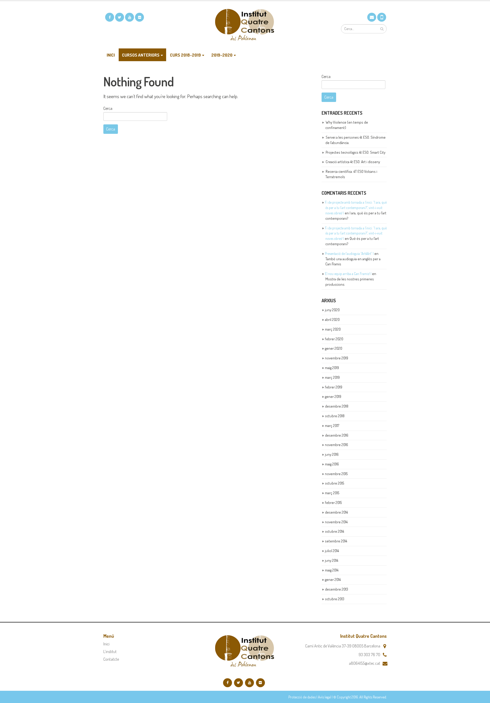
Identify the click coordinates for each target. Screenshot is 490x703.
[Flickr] (139, 17)
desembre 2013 (336, 589)
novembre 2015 (336, 473)
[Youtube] (129, 17)
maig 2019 (332, 367)
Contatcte (111, 659)
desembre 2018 (336, 406)
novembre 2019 (336, 358)
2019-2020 (221, 55)
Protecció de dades (302, 697)
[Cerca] (382, 28)
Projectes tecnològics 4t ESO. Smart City (355, 152)
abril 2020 (332, 319)
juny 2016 (332, 454)
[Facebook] (109, 17)
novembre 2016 (336, 444)
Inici (111, 55)
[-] (245, 24)
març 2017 (332, 425)
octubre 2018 (335, 415)
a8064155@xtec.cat (364, 663)
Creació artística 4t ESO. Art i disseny (353, 161)
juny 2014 (331, 560)
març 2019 (332, 377)
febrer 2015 (333, 502)
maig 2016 (332, 464)
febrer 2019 (333, 387)
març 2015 (332, 492)
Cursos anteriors (141, 55)
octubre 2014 (334, 531)
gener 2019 (333, 396)
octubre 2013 (334, 598)
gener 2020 (333, 348)
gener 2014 (333, 579)
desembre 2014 (336, 512)
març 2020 (333, 329)
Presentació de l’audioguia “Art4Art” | (349, 253)
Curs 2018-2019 (185, 55)
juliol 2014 (332, 550)
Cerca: (108, 108)
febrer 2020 (334, 338)
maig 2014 (331, 570)
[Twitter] (119, 17)
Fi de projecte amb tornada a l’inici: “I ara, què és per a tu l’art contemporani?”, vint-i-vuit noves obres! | (356, 207)
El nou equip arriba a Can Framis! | (348, 273)
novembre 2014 (336, 521)
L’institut (110, 651)
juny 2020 (332, 309)
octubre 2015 (334, 483)
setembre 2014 (336, 541)
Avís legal (324, 697)
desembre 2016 (336, 435)
